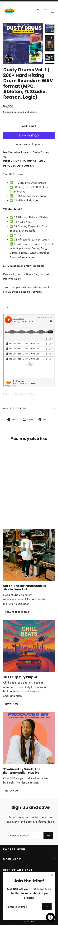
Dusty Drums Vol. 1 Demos (25, 394)
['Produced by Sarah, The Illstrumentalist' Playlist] (29, 738)
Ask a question (15, 408)
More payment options (29, 144)
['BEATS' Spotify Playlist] (29, 646)
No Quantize (8, 394)
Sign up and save (18, 870)
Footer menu (14, 849)
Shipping (8, 111)
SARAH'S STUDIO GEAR (17, 612)
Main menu (12, 858)
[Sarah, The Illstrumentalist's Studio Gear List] (29, 555)
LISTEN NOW (11, 704)
